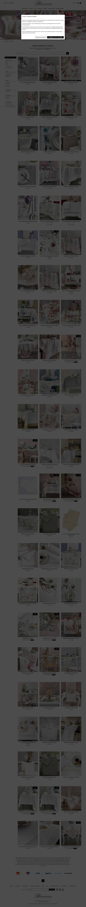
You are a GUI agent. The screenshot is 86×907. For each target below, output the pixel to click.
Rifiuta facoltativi (41, 37)
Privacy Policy (31, 32)
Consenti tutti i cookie (55, 37)
